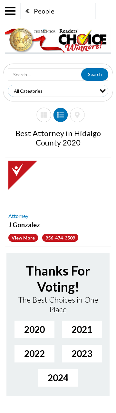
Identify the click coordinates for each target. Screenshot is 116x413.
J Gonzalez (24, 225)
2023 (82, 353)
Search (95, 74)
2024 (58, 377)
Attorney (18, 216)
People (44, 11)
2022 (34, 353)
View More (23, 237)
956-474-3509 (60, 237)
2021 (82, 329)
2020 (34, 329)
